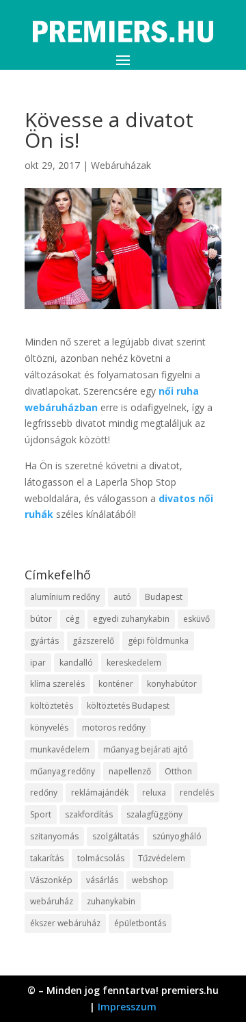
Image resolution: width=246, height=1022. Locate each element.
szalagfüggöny (154, 814)
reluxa (154, 792)
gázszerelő (93, 640)
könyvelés (49, 727)
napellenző (130, 771)
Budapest (163, 597)
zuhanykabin (111, 901)
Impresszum (127, 1006)
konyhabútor (172, 684)
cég (72, 619)
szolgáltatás (115, 836)
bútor (41, 619)
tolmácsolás (100, 858)
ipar (38, 662)
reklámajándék (99, 792)
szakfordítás (89, 814)
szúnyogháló (177, 836)
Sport (40, 814)
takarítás (47, 858)
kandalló (76, 662)
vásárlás (102, 880)
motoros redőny (114, 727)
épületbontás (140, 923)
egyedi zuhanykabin (131, 619)
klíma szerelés (57, 684)
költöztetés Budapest (128, 705)
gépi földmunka (158, 640)
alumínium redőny (65, 597)
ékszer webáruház (65, 923)
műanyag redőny (62, 771)
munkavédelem (60, 749)
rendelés (197, 792)
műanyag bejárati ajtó (145, 749)
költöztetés (51, 705)
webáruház (51, 901)
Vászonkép (51, 880)
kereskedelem (134, 662)
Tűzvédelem (161, 858)
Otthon (178, 771)
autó (122, 597)
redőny (43, 792)
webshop (150, 880)
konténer (115, 684)
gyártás (44, 640)
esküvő (196, 619)
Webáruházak (121, 165)
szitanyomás (54, 836)
